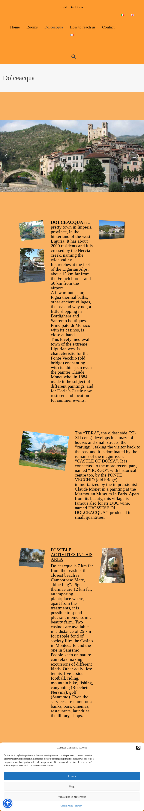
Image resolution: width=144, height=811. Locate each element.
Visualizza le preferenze (72, 796)
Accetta (72, 776)
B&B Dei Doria (72, 7)
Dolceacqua (53, 27)
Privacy (78, 805)
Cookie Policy (67, 805)
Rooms (32, 27)
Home (15, 27)
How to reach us (82, 27)
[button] (138, 748)
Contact (108, 27)
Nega (72, 786)
